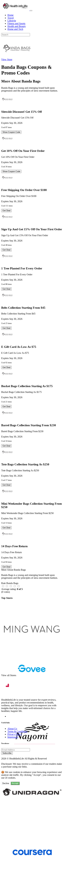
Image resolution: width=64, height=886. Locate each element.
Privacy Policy (14, 734)
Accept (15, 783)
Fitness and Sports (16, 23)
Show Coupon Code (11, 132)
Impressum (12, 737)
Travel (10, 18)
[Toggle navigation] (31, 10)
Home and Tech (15, 29)
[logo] (15, 9)
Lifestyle (11, 20)
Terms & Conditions (17, 731)
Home (10, 15)
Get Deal (6, 210)
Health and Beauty (16, 26)
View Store (6, 59)
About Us (12, 728)
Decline (5, 783)
